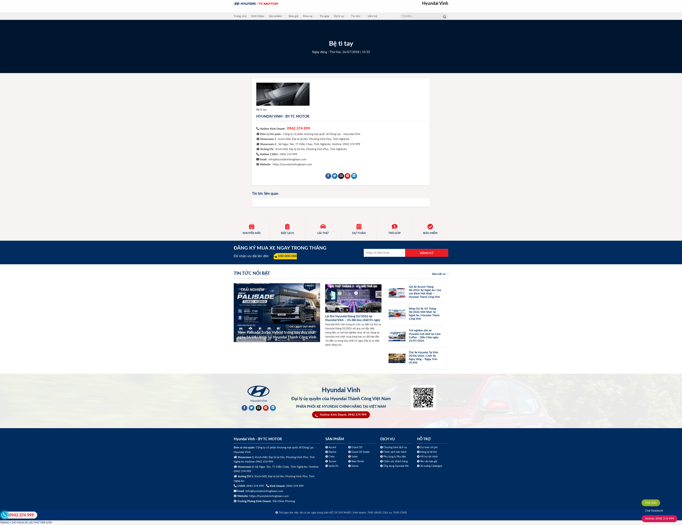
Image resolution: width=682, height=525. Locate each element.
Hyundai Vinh (435, 3)
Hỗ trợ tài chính (429, 456)
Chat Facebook (654, 510)
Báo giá (293, 16)
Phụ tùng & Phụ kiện (394, 456)
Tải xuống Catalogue (431, 466)
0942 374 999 (298, 128)
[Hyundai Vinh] (278, 3)
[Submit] (445, 16)
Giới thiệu (257, 16)
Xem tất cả (438, 274)
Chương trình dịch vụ (395, 447)
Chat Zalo (651, 502)
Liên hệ (372, 16)
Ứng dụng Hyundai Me (395, 466)
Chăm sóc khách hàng (395, 461)
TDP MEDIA (383, 517)
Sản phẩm (275, 16)
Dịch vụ (339, 16)
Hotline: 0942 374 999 (659, 518)
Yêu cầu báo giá (428, 461)
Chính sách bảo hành (395, 452)
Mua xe (308, 16)
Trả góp (324, 16)
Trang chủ (240, 16)
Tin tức (356, 16)
